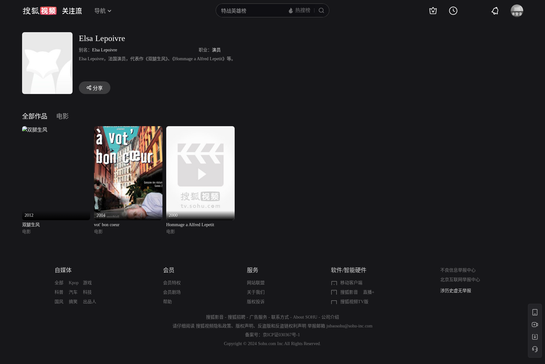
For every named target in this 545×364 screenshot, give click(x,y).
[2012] (34, 129)
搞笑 (73, 301)
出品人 (89, 301)
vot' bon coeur (107, 224)
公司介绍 (330, 317)
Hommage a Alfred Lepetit (190, 224)
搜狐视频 (39, 10)
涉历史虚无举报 (455, 290)
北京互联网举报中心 (460, 279)
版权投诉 (256, 301)
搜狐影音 (349, 292)
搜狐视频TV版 (354, 301)
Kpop (74, 282)
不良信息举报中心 (458, 270)
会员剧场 (172, 292)
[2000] (200, 129)
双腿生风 (31, 224)
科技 (87, 292)
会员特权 (172, 282)
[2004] (128, 129)
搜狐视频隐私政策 (213, 326)
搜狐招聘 (236, 317)
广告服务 (258, 317)
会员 (168, 270)
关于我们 (256, 292)
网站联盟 (256, 282)
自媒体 (63, 270)
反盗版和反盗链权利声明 (282, 326)
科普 (59, 292)
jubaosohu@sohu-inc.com (349, 326)
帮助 (167, 301)
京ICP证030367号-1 (281, 334)
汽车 (73, 292)
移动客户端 (351, 282)
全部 (59, 282)
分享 (98, 88)
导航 (100, 11)
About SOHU (305, 317)
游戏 (87, 282)
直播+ (368, 292)
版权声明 (244, 326)
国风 (59, 301)
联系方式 (280, 317)
